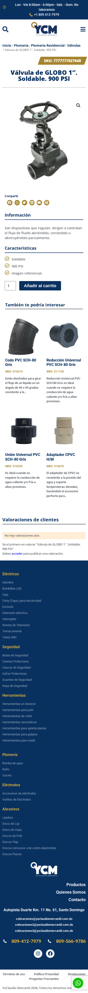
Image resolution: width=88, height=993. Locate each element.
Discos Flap (10, 842)
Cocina (6, 775)
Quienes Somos (71, 892)
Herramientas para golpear (20, 734)
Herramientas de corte (17, 716)
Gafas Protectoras (14, 673)
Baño (5, 769)
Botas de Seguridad (15, 655)
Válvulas (73, 45)
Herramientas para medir (18, 740)
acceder (17, 553)
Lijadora (7, 817)
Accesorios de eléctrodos (19, 793)
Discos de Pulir (12, 836)
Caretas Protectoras (15, 661)
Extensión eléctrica (14, 613)
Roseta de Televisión (16, 625)
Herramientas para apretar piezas (24, 728)
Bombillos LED (12, 588)
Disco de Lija (10, 823)
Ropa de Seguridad (14, 686)
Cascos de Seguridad (16, 667)
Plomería (21, 45)
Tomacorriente (12, 631)
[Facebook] (50, 953)
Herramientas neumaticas (19, 722)
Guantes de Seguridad (17, 679)
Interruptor (9, 619)
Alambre (7, 582)
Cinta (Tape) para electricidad (21, 600)
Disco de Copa (12, 829)
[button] (78, 105)
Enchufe (7, 607)
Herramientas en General (18, 704)
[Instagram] (38, 953)
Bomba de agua (12, 763)
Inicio (6, 45)
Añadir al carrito (40, 285)
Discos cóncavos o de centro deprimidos (29, 848)
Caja (5, 594)
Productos (76, 884)
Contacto (77, 899)
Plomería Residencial (48, 45)
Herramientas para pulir (17, 710)
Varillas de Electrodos (16, 799)
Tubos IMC (9, 637)
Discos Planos (12, 854)
